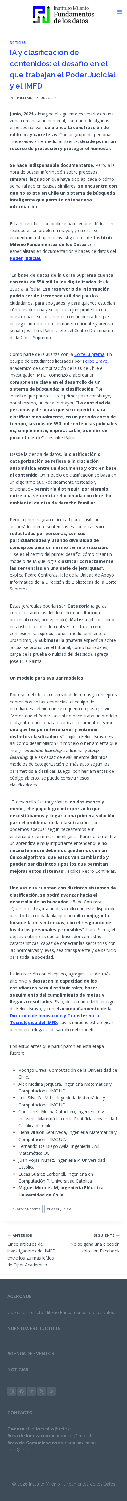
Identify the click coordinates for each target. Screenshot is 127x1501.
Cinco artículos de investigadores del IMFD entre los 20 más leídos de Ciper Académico (31, 1250)
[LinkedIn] (31, 1391)
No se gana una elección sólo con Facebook (95, 1243)
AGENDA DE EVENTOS (30, 1353)
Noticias (18, 43)
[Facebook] (21, 1391)
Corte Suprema (89, 354)
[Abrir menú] (122, 12)
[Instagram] (11, 1391)
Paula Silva (26, 97)
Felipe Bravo (95, 361)
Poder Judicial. (25, 258)
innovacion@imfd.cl (71, 1435)
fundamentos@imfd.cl (50, 1428)
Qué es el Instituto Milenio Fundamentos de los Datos (60, 1312)
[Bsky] (51, 1391)
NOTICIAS (17, 1369)
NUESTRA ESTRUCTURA (33, 1328)
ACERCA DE (19, 1296)
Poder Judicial (59, 1208)
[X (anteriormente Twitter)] (41, 1391)
